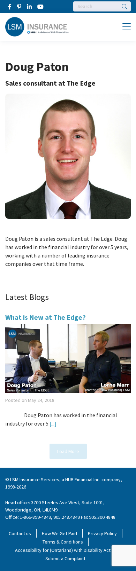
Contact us (20, 533)
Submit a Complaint (65, 558)
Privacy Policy (102, 533)
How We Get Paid (59, 533)
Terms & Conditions (63, 542)
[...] (52, 423)
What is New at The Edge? (45, 317)
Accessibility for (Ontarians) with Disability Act (63, 550)
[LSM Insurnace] (37, 26)
